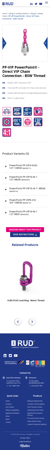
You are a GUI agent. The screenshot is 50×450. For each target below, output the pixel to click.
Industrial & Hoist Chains (35, 410)
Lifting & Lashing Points (34, 401)
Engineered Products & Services (34, 414)
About (8, 416)
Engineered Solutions (12, 413)
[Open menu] (46, 2)
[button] (18, 322)
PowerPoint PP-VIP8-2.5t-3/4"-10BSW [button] (23, 201)
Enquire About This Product (25, 229)
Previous (4, 43)
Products (9, 404)
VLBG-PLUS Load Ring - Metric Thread (25, 300)
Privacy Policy (25, 438)
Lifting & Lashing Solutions (18, 13)
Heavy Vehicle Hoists (34, 421)
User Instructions (23, 234)
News (7, 419)
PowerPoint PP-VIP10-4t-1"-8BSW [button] (27, 189)
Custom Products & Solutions (37, 424)
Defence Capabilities (12, 410)
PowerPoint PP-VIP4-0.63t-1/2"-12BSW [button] (23, 167)
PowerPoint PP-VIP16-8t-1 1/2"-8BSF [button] (23, 213)
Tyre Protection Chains (34, 407)
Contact (8, 422)
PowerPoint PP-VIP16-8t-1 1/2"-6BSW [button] (23, 178)
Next (45, 43)
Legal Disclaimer (25, 441)
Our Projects (10, 407)
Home (4, 13)
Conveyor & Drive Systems (36, 404)
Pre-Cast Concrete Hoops (35, 418)
